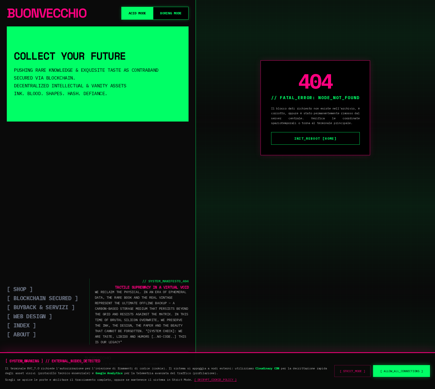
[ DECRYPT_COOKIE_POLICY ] (215, 379)
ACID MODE (137, 13)
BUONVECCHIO (46, 13)
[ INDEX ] (21, 325)
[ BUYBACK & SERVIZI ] (41, 307)
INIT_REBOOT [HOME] (315, 138)
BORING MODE (171, 13)
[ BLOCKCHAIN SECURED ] (42, 298)
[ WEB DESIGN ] (29, 316)
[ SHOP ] (20, 289)
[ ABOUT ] (21, 334)
